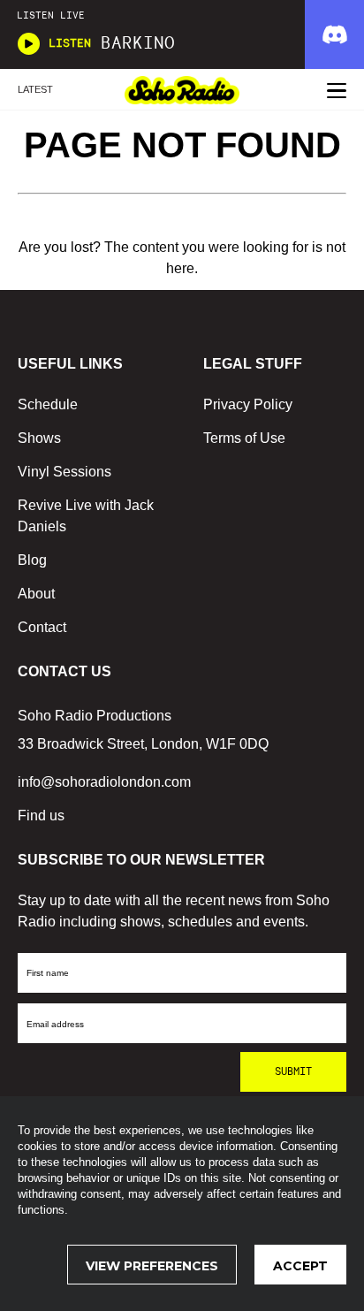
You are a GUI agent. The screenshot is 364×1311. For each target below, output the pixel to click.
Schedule (48, 404)
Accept (300, 1266)
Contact (42, 627)
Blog (32, 560)
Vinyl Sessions (64, 471)
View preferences (152, 1266)
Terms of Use (244, 438)
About (36, 593)
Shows (39, 438)
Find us (41, 815)
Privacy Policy (247, 404)
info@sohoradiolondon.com (104, 781)
